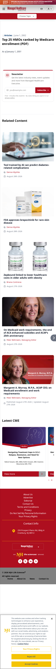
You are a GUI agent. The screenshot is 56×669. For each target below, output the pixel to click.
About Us (28, 494)
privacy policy (10, 98)
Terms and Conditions (28, 507)
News (32, 578)
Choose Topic (25, 16)
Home (10, 578)
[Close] (52, 619)
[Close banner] (52, 3)
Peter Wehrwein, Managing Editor (21, 340)
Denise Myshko (13, 172)
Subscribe (41, 90)
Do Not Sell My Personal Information (28, 513)
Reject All (31, 656)
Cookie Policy (23, 644)
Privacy (28, 510)
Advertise (28, 497)
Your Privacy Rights (28, 516)
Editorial (28, 500)
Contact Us (28, 503)
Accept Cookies (31, 664)
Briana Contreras (14, 282)
